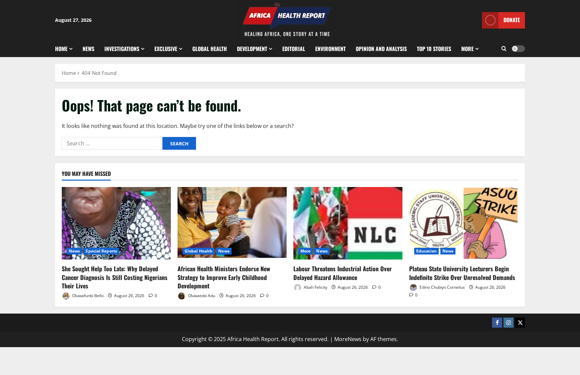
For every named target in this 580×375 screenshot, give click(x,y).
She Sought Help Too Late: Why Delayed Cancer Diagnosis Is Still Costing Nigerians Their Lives (114, 277)
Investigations (121, 49)
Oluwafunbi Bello (87, 295)
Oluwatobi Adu (201, 295)
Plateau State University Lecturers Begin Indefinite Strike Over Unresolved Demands (462, 272)
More (467, 49)
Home (61, 49)
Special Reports (101, 251)
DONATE (511, 20)
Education (426, 251)
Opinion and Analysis (381, 49)
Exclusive (165, 49)
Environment (330, 49)
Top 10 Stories (434, 49)
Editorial (293, 49)
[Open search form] (503, 48)
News (88, 49)
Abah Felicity (315, 287)
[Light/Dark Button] (518, 48)
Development (252, 49)
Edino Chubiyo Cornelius (442, 287)
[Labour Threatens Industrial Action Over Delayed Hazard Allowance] (347, 223)
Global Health (209, 49)
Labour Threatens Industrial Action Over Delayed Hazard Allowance (342, 272)
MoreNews (347, 339)
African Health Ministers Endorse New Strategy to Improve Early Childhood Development (224, 277)
